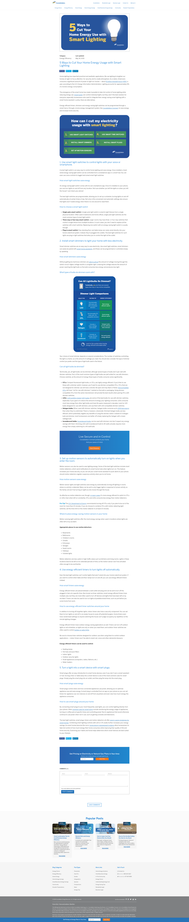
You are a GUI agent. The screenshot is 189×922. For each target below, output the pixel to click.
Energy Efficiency (68, 8)
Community (118, 8)
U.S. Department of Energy (78, 503)
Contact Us (125, 3)
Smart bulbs (78, 95)
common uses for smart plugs (82, 709)
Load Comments (94, 805)
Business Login (116, 3)
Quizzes (76, 882)
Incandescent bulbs (84, 421)
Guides (76, 876)
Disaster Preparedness (128, 8)
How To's (76, 874)
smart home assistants (84, 249)
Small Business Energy (101, 874)
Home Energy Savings (89, 8)
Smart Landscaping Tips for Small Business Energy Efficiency (62, 837)
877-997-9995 (128, 876)
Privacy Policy (55, 904)
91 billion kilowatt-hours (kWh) (116, 81)
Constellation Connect (110, 108)
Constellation (96, 3)
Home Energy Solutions (102, 871)
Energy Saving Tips (100, 884)
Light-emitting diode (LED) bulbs (78, 398)
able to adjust (93, 262)
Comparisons (77, 884)
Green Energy (78, 8)
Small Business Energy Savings (105, 8)
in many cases (95, 495)
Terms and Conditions (64, 904)
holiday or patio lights (81, 630)
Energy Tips (77, 890)
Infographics (77, 879)
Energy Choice (58, 8)
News (75, 887)
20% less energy (123, 408)
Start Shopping (94, 448)
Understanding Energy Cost (103, 882)
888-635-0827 (127, 874)
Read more (62, 856)
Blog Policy (72, 904)
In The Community (100, 876)
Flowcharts (77, 871)
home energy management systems (102, 725)
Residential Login (106, 3)
